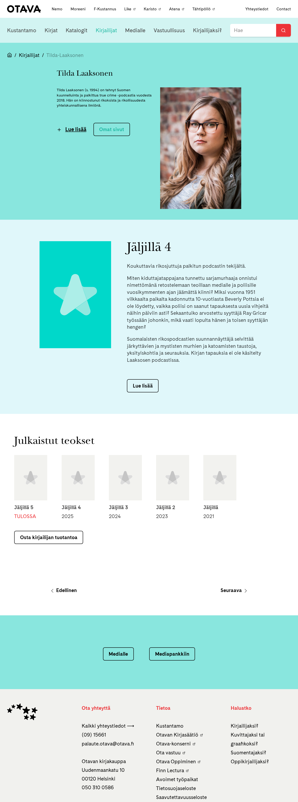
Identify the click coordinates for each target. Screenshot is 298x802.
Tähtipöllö (201, 8)
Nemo (57, 8)
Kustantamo (21, 30)
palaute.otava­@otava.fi (108, 744)
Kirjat (51, 30)
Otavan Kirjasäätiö (177, 735)
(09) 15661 (94, 735)
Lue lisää (75, 129)
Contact (284, 8)
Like (127, 8)
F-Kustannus (105, 8)
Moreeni (79, 8)
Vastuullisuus (169, 30)
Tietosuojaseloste (176, 788)
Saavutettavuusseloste (181, 797)
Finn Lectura (170, 770)
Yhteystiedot (256, 8)
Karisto (150, 8)
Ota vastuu (168, 753)
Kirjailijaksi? (207, 30)
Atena (174, 8)
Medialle (135, 30)
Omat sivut (111, 129)
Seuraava (232, 590)
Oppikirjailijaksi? (250, 761)
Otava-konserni (173, 744)
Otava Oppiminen (176, 761)
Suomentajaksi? (248, 753)
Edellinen (66, 590)
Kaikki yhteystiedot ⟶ (108, 726)
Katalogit (76, 30)
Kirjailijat (106, 30)
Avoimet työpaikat (177, 779)
